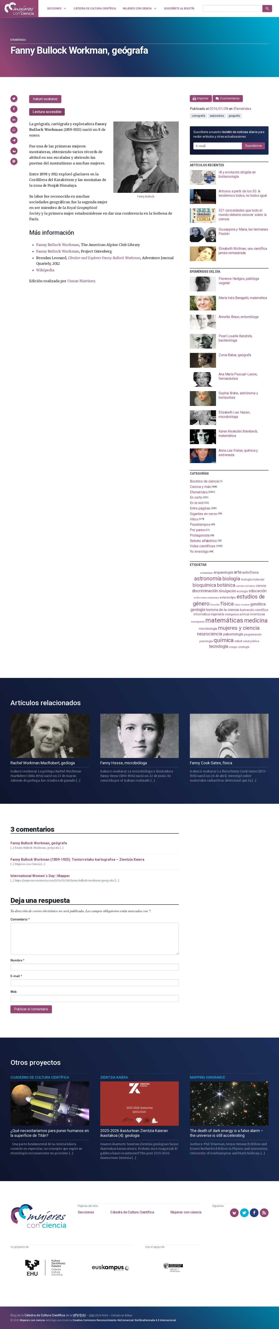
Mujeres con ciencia (185, 1212)
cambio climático (245, 586)
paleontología (233, 634)
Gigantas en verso (203, 514)
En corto (196, 497)
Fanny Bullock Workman (57, 245)
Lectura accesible (47, 112)
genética (257, 604)
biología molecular (252, 579)
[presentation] (229, 177)
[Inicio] (19, 8)
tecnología (218, 646)
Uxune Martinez (81, 281)
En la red (196, 503)
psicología (206, 641)
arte (238, 572)
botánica (226, 585)
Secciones (86, 1212)
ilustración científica (254, 610)
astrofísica (250, 572)
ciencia (261, 586)
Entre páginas (200, 508)
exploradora (217, 115)
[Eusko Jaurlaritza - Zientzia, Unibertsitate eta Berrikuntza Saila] (173, 1268)
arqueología (223, 572)
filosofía (214, 604)
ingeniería (217, 614)
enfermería (200, 597)
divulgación (227, 591)
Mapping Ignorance (207, 1077)
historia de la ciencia (222, 609)
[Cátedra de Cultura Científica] (46, 1268)
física (227, 603)
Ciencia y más (200, 487)
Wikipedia (45, 270)
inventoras (257, 614)
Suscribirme (253, 145)
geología (198, 609)
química (224, 640)
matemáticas (224, 620)
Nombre (17, 960)
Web (13, 992)
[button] (13, 98)
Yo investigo (199, 551)
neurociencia (209, 633)
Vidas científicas (202, 546)
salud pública (251, 641)
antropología (206, 572)
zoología (243, 646)
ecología (242, 591)
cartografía (198, 115)
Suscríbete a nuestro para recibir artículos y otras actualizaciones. (228, 134)
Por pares (197, 530)
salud (238, 641)
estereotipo (228, 597)
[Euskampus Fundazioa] (110, 1268)
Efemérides (18, 39)
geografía (234, 115)
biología (231, 579)
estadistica (213, 597)
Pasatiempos (200, 524)
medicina (255, 620)
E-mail (16, 976)
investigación (198, 621)
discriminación (205, 590)
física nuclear (242, 604)
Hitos (194, 519)
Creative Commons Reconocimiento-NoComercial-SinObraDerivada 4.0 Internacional (124, 1320)
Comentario (20, 919)
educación (258, 590)
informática (202, 614)
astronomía (207, 578)
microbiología (208, 628)
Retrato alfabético (203, 541)
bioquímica (204, 585)
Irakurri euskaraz (45, 99)
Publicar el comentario (31, 1009)
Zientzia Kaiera (114, 1077)
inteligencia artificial (237, 614)
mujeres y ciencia (239, 628)
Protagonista (199, 535)
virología (233, 647)
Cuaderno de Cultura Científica (39, 1077)
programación (253, 634)
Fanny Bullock (145, 196)
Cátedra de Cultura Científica (132, 1212)
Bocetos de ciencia (204, 481)
